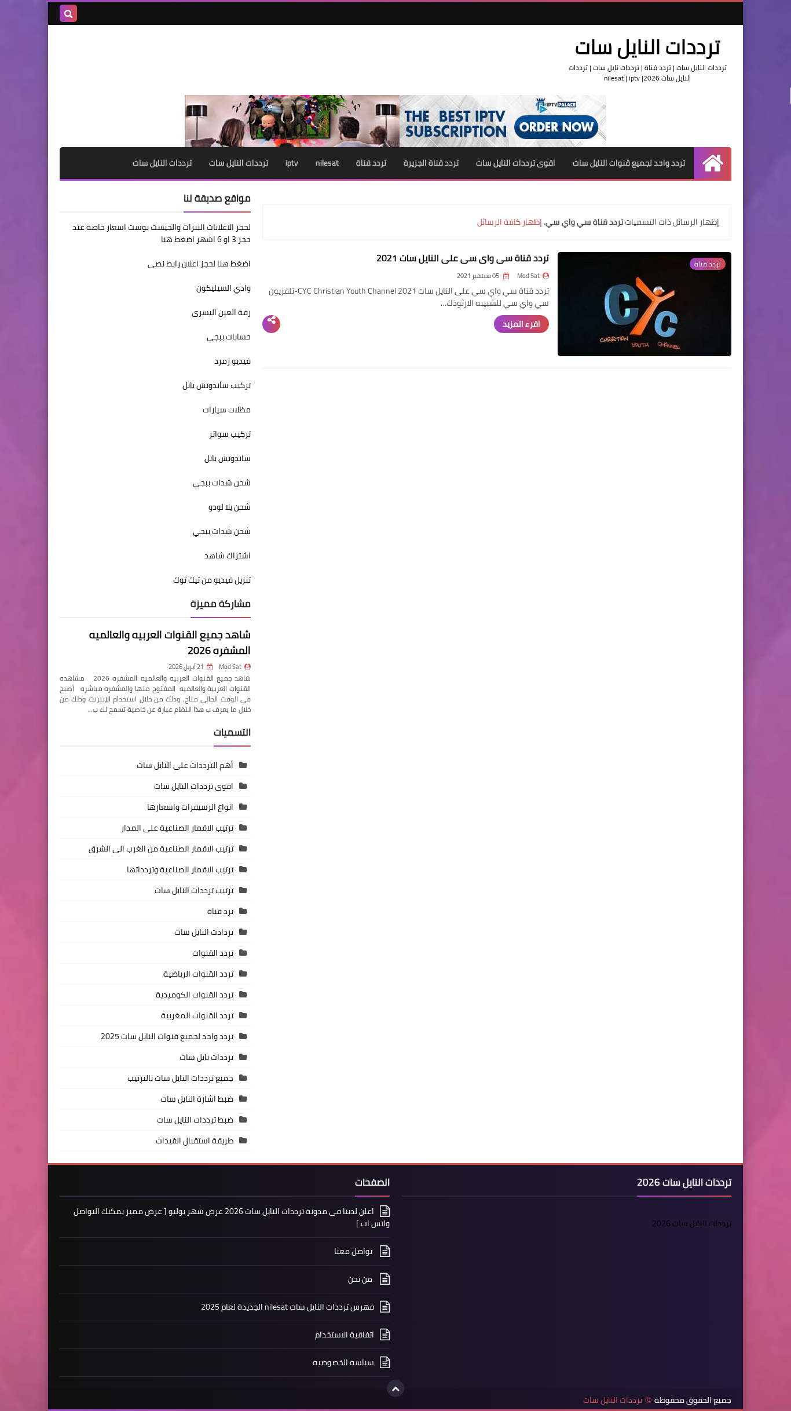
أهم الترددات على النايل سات (185, 765)
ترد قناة (220, 911)
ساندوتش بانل (227, 458)
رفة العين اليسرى (221, 312)
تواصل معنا (354, 1251)
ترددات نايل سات (206, 1057)
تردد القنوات (212, 952)
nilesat (327, 162)
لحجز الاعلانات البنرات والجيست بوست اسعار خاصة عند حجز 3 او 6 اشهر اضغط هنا (161, 233)
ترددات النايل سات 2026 (691, 1223)
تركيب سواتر (230, 433)
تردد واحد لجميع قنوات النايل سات (629, 162)
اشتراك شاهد (227, 555)
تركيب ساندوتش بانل (216, 385)
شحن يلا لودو (229, 506)
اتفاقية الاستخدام (344, 1334)
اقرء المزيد (521, 323)
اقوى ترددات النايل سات (515, 162)
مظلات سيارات (227, 409)
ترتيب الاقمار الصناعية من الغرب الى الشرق (161, 848)
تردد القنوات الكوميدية (194, 994)
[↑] (395, 1388)
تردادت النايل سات (203, 932)
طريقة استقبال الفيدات (194, 1140)
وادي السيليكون (223, 287)
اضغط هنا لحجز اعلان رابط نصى (199, 263)
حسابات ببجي (229, 336)
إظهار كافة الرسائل (509, 221)
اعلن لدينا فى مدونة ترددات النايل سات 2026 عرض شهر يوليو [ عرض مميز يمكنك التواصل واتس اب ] (232, 1218)
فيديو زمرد (232, 360)
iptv (291, 162)
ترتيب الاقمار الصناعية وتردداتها (180, 869)
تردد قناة (371, 162)
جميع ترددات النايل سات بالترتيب (180, 1077)
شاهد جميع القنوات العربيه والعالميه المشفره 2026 (170, 642)
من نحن (361, 1278)
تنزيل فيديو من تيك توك (212, 579)
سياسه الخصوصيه (343, 1362)
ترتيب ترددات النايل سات (194, 890)
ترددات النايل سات (238, 162)
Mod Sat (230, 666)
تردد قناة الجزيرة (431, 162)
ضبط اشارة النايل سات (196, 1098)
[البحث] (68, 13)
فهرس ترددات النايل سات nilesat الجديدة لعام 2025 (287, 1306)
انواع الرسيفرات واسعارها (190, 806)
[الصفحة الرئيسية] (712, 163)
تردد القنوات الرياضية (198, 973)
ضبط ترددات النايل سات (195, 1119)
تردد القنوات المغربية (197, 1015)
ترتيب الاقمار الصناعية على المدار (177, 827)
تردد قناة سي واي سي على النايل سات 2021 (462, 257)
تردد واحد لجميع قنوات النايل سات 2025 (167, 1036)
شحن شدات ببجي (222, 482)
